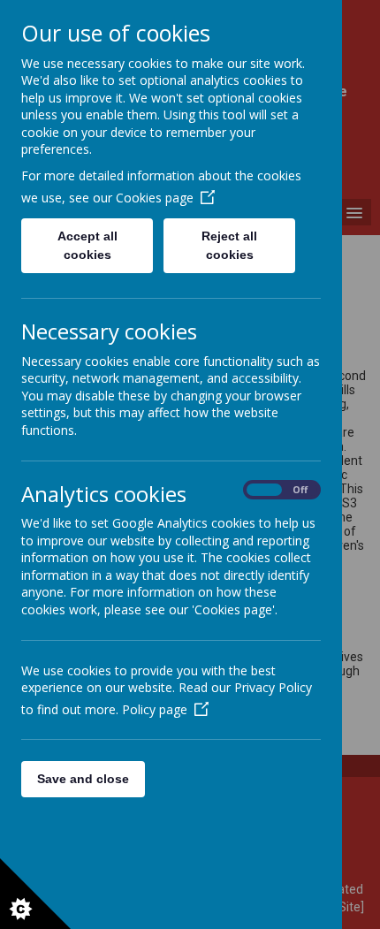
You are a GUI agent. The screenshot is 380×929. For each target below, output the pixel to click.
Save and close (83, 779)
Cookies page (155, 197)
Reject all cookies (229, 245)
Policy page (154, 709)
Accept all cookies (87, 245)
